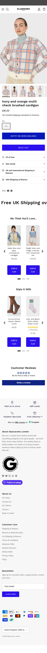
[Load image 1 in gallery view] (23, 48)
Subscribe (10, 594)
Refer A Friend (8, 513)
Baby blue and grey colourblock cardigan (14, 251)
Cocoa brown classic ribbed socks (14, 321)
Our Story (6, 498)
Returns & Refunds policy (12, 533)
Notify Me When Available (23, 136)
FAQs (4, 559)
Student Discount (9, 548)
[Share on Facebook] (8, 191)
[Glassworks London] (23, 9)
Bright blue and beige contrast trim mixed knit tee (33, 251)
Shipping (16, 115)
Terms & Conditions (10, 540)
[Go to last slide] (4, 251)
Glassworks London (13, 636)
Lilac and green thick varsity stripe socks (33, 321)
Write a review (23, 383)
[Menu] (3, 9)
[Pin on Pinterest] (11, 191)
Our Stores (6, 505)
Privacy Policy (7, 556)
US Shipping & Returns (11, 536)
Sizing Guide (7, 552)
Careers (5, 509)
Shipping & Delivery (10, 529)
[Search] (8, 9)
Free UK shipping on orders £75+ (23, 3)
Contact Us (6, 502)
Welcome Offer (8, 544)
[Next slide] (42, 251)
